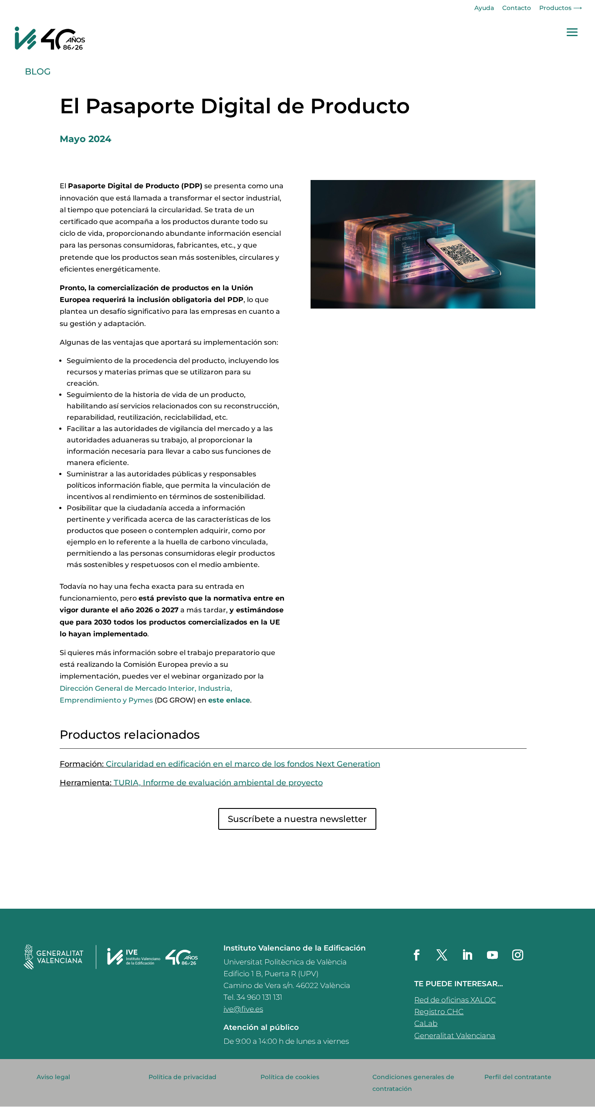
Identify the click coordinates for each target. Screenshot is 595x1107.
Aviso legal (53, 1077)
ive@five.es (243, 1009)
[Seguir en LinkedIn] (467, 955)
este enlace (229, 700)
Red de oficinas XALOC (455, 999)
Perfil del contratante (517, 1077)
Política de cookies (289, 1077)
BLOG (38, 71)
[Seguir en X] (442, 955)
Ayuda (484, 8)
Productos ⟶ (560, 8)
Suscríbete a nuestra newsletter (297, 819)
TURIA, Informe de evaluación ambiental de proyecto (218, 783)
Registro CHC (438, 1011)
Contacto (516, 8)
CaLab (425, 1023)
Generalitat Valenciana (454, 1035)
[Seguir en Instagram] (517, 955)
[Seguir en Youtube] (492, 955)
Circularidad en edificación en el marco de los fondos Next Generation (243, 764)
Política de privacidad (182, 1077)
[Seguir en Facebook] (416, 955)
